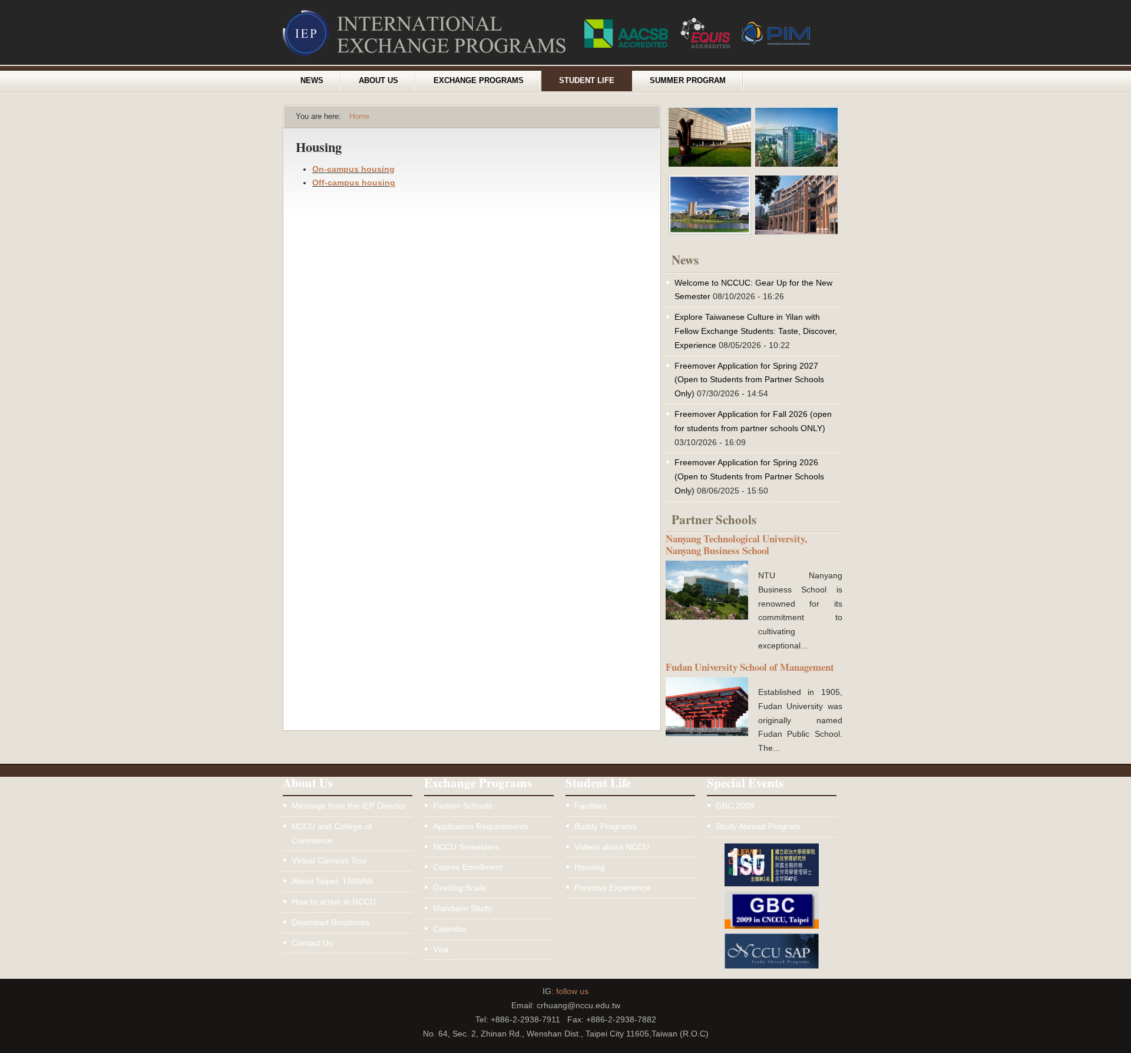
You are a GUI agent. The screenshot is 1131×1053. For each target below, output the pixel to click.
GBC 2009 (735, 805)
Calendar (450, 928)
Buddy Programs (605, 826)
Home (359, 116)
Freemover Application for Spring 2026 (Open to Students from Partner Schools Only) (749, 476)
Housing (589, 867)
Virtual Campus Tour (330, 860)
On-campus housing (353, 169)
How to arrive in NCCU (334, 901)
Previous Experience (612, 887)
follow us (572, 991)
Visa (441, 949)
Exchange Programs (479, 81)
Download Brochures (330, 922)
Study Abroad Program (758, 826)
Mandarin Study (462, 908)
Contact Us (312, 943)
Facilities (590, 805)
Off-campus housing (353, 182)
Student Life (586, 81)
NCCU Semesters (466, 847)
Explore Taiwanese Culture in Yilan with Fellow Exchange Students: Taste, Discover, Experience (755, 331)
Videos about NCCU (611, 847)
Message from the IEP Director (349, 805)
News (311, 81)
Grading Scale (459, 887)
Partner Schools (462, 805)
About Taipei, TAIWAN (332, 881)
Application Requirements (480, 826)
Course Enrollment (467, 867)
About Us (378, 81)
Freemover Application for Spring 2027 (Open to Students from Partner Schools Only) (749, 380)
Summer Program (688, 81)
